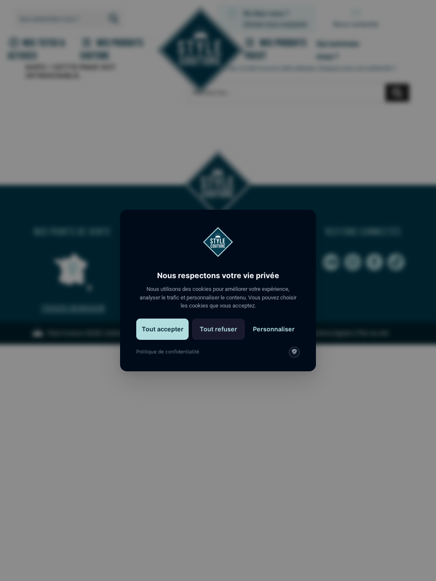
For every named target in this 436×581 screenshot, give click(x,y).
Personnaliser (274, 329)
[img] (294, 352)
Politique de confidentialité (167, 352)
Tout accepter (163, 329)
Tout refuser (218, 329)
